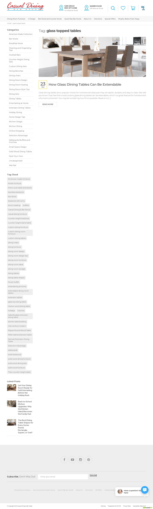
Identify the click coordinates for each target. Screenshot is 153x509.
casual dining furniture (17, 214)
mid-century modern (17, 326)
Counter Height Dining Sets (19, 60)
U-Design (31, 19)
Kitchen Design (16, 122)
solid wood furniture (16, 368)
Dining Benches (16, 71)
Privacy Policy (127, 506)
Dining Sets (14, 94)
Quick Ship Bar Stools (72, 19)
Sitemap (103, 506)
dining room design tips (18, 256)
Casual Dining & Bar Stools (19, 210)
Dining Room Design (18, 80)
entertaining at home (17, 286)
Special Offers (110, 19)
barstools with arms (16, 201)
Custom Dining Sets (18, 66)
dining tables (13, 273)
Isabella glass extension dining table (18, 316)
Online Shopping (16, 131)
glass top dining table (17, 302)
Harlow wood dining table (19, 306)
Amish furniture (14, 183)
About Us (87, 19)
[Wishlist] (123, 8)
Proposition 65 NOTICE (114, 506)
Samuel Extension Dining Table (18, 340)
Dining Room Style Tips (19, 89)
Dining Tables (15, 99)
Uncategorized (15, 161)
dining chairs (13, 243)
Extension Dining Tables (19, 108)
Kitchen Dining (15, 126)
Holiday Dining (15, 112)
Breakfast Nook (16, 43)
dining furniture (14, 247)
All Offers (98, 490)
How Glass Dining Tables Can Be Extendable (85, 84)
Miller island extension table (20, 335)
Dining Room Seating (18, 85)
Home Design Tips (17, 117)
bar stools (12, 196)
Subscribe (93, 475)
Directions (98, 19)
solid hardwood (14, 354)
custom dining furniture (18, 227)
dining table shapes (16, 278)
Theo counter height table (19, 372)
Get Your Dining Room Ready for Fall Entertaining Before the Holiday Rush (25, 390)
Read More (47, 104)
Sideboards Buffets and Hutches (19, 141)
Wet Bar (12, 165)
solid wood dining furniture (19, 359)
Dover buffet (13, 282)
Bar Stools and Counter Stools (50, 19)
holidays (11, 311)
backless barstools (16, 192)
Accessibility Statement (139, 506)
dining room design (16, 251)
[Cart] (133, 8)
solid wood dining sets (17, 363)
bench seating (14, 205)
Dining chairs (14, 76)
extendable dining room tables (18, 292)
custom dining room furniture (16, 233)
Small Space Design (18, 147)
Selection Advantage (18, 135)
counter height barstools (18, 218)
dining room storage (16, 269)
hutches (20, 311)
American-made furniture (19, 179)
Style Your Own (16, 156)
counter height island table (19, 223)
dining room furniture (17, 260)
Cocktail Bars (14, 55)
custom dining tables (17, 238)
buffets (26, 205)
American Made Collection (20, 34)
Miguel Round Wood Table (19, 330)
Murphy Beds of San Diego (128, 19)
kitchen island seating (17, 322)
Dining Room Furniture (16, 19)
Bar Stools (13, 39)
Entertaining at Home (18, 103)
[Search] (113, 8)
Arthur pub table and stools (20, 188)
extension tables (15, 297)
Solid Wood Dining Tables (20, 151)
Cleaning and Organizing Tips (20, 49)
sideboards (12, 350)
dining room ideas (15, 264)
